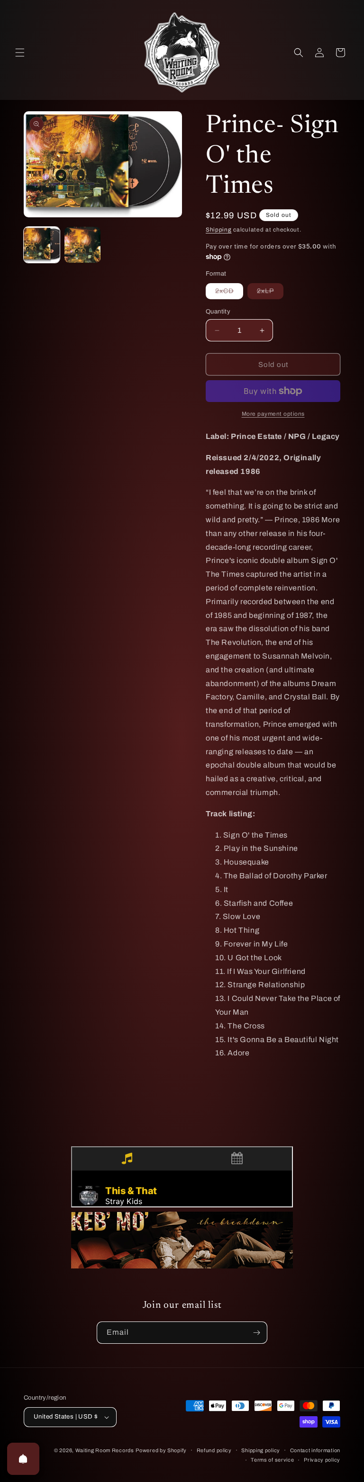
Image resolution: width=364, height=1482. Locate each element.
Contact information (315, 1450)
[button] (19, 52)
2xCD (229, 293)
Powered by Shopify (161, 1450)
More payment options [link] (273, 414)
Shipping (219, 229)
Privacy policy (322, 1460)
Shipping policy (260, 1450)
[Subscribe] (256, 1332)
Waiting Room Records (104, 1450)
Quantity (218, 311)
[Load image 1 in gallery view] (42, 245)
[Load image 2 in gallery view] (82, 245)
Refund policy (214, 1450)
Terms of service (272, 1460)
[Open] (23, 1459)
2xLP (270, 293)
